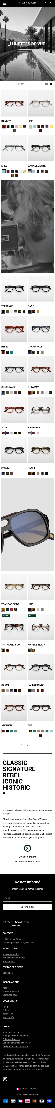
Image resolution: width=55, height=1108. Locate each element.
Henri (31, 467)
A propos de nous (11, 991)
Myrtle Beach (36, 644)
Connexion (8, 973)
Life (30, 121)
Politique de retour (11, 1039)
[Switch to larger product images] (46, 84)
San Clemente (37, 165)
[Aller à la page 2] (33, 745)
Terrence (7, 306)
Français (33, 1089)
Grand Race (35, 346)
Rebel (4, 346)
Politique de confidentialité (15, 1035)
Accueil (6, 988)
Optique (6, 1006)
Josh (4, 427)
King (30, 604)
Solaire (6, 1010)
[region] (27, 854)
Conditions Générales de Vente (17, 1042)
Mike (4, 165)
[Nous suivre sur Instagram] (5, 1079)
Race (31, 306)
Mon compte (9, 961)
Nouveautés (8, 1017)
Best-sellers (8, 1013)
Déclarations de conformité (15, 1046)
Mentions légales (11, 1032)
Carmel (6, 685)
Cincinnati (8, 387)
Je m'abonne (27, 907)
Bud (30, 725)
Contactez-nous (10, 995)
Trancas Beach (11, 604)
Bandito (6, 121)
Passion (6, 467)
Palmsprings (36, 685)
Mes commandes (11, 954)
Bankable (34, 427)
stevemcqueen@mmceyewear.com (19, 942)
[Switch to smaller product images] (51, 84)
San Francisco (10, 644)
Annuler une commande (14, 957)
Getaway (33, 387)
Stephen (6, 725)
